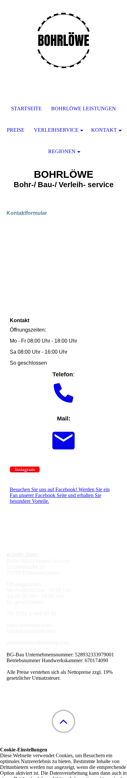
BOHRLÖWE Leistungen (83, 108)
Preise (15, 130)
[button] (63, 721)
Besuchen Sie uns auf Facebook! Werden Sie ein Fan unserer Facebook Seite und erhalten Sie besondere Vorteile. (60, 495)
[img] (63, 40)
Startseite (26, 108)
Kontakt (104, 130)
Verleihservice (56, 130)
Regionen (62, 151)
